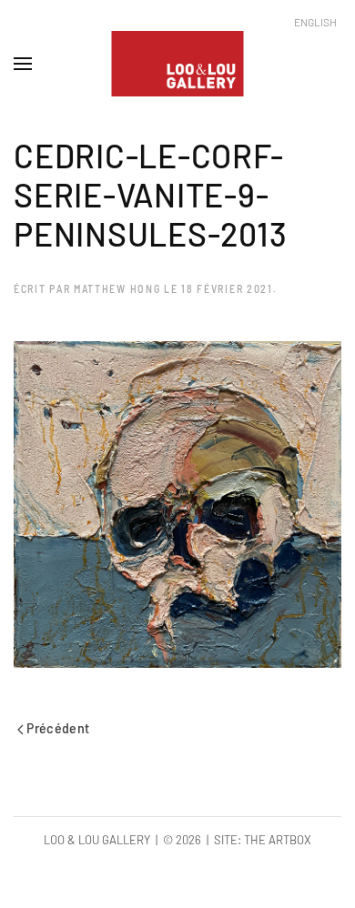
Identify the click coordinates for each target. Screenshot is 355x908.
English (315, 21)
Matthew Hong (117, 288)
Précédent (57, 727)
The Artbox (277, 839)
